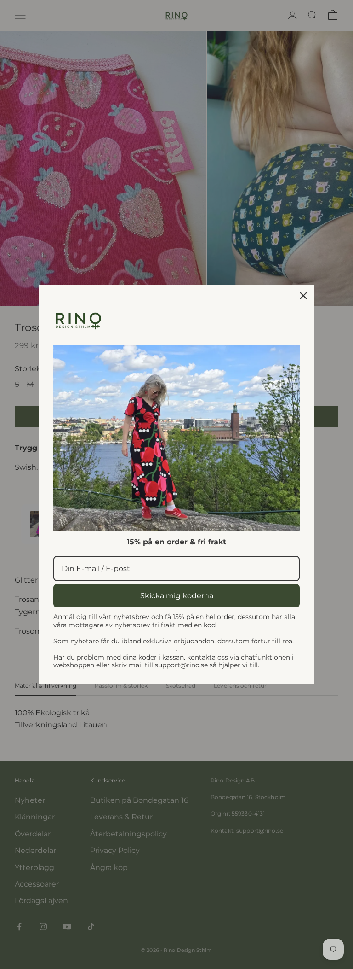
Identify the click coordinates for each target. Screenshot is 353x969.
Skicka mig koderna (176, 595)
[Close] (303, 296)
